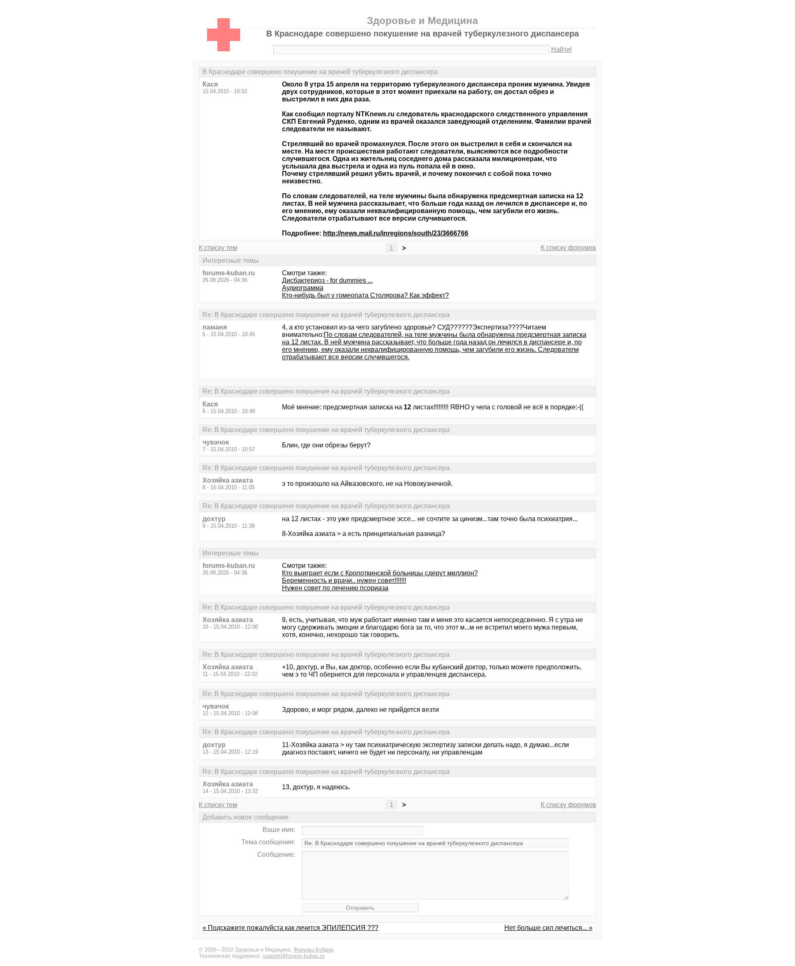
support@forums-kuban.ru (294, 956)
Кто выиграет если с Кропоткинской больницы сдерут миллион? (380, 573)
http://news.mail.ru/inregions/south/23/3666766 (395, 233)
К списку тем (218, 247)
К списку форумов (568, 247)
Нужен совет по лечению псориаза (335, 587)
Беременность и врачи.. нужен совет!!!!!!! (344, 580)
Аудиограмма (302, 287)
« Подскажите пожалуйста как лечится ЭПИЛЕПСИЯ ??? (290, 927)
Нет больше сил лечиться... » (548, 927)
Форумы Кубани (313, 950)
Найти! (561, 49)
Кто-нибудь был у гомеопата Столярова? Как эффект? (365, 295)
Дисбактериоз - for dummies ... (327, 280)
